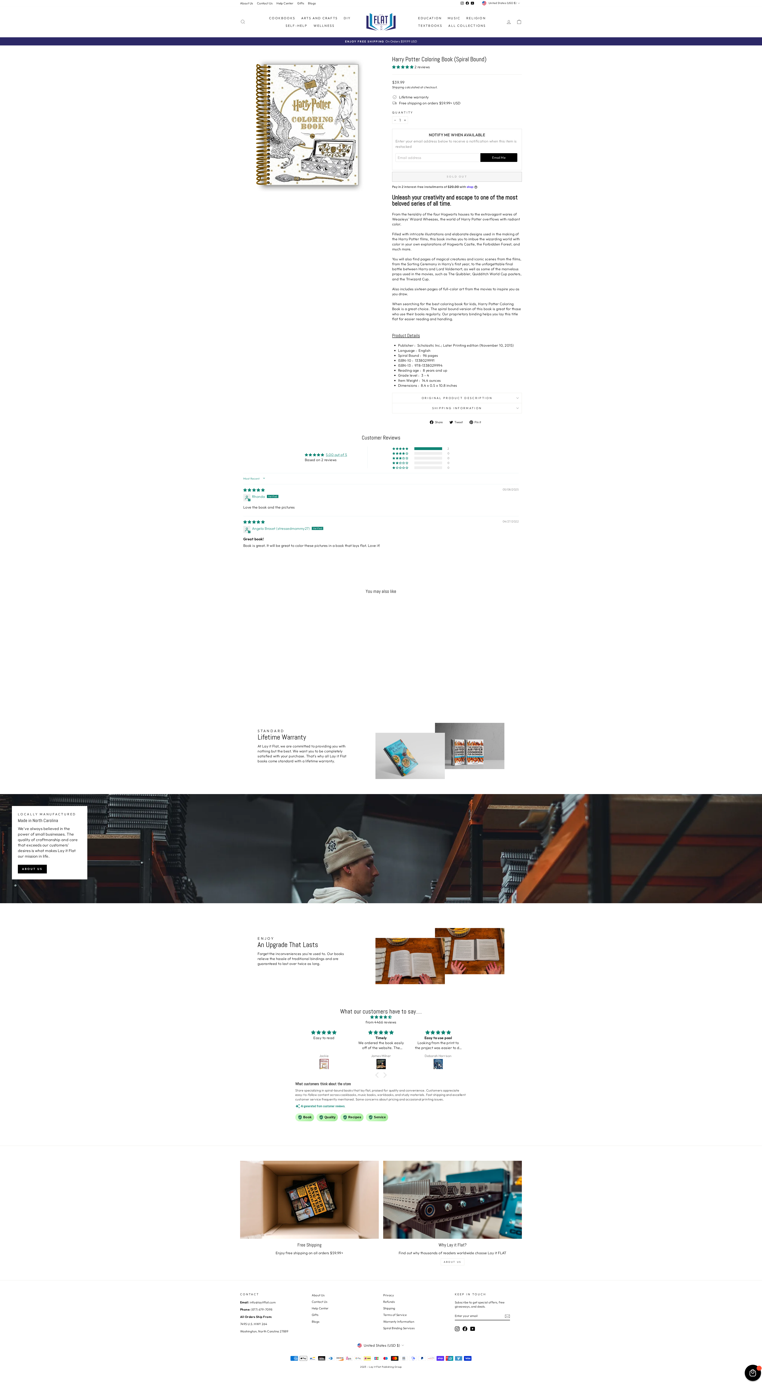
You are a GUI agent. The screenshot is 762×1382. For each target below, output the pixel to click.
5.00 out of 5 (336, 454)
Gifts (300, 3)
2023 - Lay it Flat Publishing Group (381, 1366)
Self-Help (297, 26)
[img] (254, 490)
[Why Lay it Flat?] (452, 1200)
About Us (246, 3)
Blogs (312, 3)
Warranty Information (398, 1321)
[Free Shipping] (309, 1200)
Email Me (499, 158)
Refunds (389, 1302)
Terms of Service (395, 1315)
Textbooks (430, 26)
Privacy (388, 1295)
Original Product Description (457, 398)
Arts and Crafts (319, 18)
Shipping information (457, 408)
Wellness (324, 26)
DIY (347, 18)
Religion (476, 18)
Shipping (398, 87)
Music (454, 18)
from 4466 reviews (381, 1022)
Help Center (284, 3)
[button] (403, 67)
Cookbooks (282, 18)
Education (430, 18)
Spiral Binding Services (399, 1328)
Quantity (402, 112)
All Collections (467, 26)
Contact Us (265, 3)
